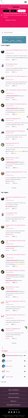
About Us (17, 416)
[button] (6, 11)
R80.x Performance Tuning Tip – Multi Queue (15, 270)
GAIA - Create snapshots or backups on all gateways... (16, 90)
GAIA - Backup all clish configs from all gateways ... (17, 104)
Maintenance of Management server (13, 118)
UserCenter (22, 416)
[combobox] (14, 32)
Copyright (5, 416)
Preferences (22, 10)
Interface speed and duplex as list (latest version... (15, 315)
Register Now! (11, 20)
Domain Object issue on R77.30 (12, 143)
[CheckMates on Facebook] (17, 412)
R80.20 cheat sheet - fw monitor (12, 157)
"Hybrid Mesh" (6, 40)
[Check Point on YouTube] (14, 412)
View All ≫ (14, 187)
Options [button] (2, 347)
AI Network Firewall (9, 53)
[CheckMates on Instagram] (19, 412)
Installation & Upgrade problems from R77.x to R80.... (16, 172)
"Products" (13, 40)
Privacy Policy (16, 7)
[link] (9, 412)
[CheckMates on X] (11, 412)
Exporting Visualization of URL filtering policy (15, 131)
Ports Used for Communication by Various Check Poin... (16, 302)
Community (19, 40)
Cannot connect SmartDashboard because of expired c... (16, 50)
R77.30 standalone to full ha (11, 64)
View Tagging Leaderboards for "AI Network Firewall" (14, 351)
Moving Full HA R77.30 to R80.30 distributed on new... (16, 77)
